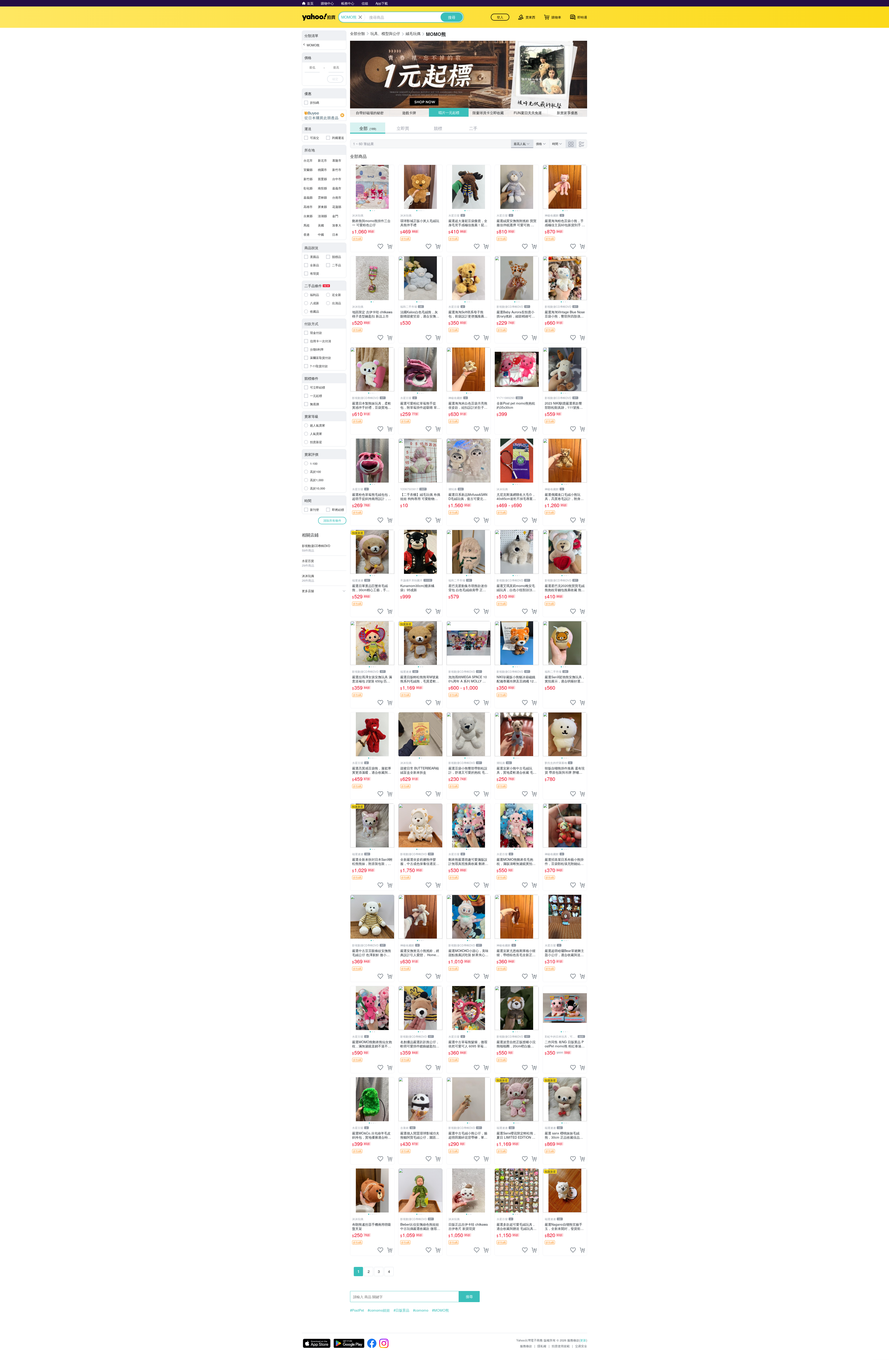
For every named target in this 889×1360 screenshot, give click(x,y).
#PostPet (357, 1310)
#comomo (420, 1310)
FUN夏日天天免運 (528, 112)
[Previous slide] (353, 187)
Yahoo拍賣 (318, 17)
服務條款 (526, 1346)
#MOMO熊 (440, 1310)
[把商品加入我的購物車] (389, 246)
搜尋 (469, 1296)
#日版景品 (401, 1310)
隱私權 (541, 1346)
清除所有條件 (332, 520)
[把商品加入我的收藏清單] (380, 246)
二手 (473, 128)
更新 (583, 1340)
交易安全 (581, 1346)
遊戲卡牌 (409, 112)
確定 (335, 79)
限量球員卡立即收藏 (488, 112)
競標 (438, 128)
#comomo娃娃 (379, 1310)
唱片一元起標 (448, 112)
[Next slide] (391, 187)
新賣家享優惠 (567, 112)
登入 (500, 17)
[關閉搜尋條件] (360, 17)
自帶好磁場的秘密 (370, 112)
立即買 (403, 128)
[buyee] (324, 115)
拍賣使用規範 (561, 1346)
